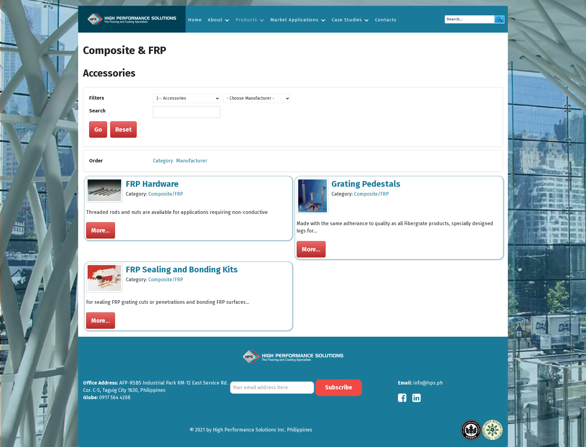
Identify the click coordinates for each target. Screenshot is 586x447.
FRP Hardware (152, 184)
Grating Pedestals (365, 184)
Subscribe (338, 387)
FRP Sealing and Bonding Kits (182, 270)
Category (163, 161)
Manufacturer (191, 161)
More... (100, 230)
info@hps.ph (428, 383)
